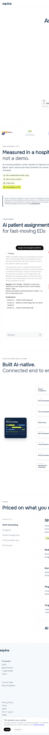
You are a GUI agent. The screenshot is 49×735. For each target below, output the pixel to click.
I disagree (17, 729)
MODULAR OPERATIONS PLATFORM (14, 359)
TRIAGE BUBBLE (8, 219)
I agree (7, 729)
